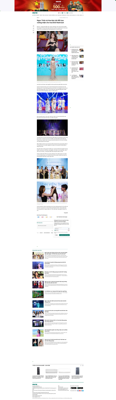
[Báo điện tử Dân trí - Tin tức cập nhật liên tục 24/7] (34, 13)
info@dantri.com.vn (37, 396)
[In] (33, 32)
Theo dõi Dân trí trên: (73, 390)
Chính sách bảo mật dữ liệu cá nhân (63, 390)
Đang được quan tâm (37, 250)
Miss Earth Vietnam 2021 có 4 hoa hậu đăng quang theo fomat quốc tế (56, 321)
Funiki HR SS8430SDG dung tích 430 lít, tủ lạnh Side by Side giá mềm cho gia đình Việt (77, 377)
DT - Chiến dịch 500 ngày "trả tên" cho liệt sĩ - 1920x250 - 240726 (58, 0)
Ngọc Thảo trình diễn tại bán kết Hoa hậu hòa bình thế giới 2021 (55, 301)
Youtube (79, 390)
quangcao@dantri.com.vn (64, 389)
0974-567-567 (39, 395)
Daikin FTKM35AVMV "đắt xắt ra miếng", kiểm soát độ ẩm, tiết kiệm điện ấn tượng (51, 377)
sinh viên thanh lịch (47, 232)
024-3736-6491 (38, 392)
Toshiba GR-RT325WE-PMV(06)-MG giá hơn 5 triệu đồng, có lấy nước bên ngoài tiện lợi (38, 377)
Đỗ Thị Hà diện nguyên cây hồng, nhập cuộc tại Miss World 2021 (56, 330)
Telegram (83, 390)
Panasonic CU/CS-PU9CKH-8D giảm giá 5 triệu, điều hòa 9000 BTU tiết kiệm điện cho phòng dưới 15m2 (64, 378)
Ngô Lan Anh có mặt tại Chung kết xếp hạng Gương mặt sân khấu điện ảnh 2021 (56, 282)
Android (80, 388)
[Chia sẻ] (33, 28)
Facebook (78, 390)
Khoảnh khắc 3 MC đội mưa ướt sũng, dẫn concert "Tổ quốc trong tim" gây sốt (75, 70)
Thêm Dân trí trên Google (62, 216)
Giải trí (38, 17)
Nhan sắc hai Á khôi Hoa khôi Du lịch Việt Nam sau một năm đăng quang (55, 340)
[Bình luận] (33, 26)
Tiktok (81, 390)
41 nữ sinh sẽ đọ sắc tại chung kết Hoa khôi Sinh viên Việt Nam (56, 311)
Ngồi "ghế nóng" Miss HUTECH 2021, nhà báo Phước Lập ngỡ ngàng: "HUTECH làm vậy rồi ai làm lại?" (56, 253)
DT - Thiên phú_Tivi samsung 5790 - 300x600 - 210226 (76, 19)
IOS (73, 388)
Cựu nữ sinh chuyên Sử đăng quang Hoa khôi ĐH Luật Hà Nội (55, 263)
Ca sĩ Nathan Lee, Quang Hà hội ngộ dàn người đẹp (56, 291)
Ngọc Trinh (53, 232)
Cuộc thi (41, 232)
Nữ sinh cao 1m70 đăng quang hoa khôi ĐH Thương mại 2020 (56, 272)
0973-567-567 (46, 392)
